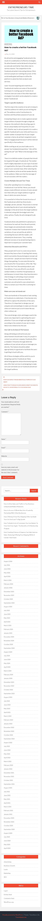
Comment (5, 412)
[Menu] (3, 2)
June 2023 (7, 705)
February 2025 (8, 629)
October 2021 (8, 780)
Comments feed (9, 898)
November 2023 (9, 686)
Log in (6, 891)
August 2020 (8, 833)
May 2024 (7, 663)
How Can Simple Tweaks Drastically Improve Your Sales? (19, 381)
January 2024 (8, 678)
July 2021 (7, 791)
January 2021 (8, 814)
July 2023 (7, 701)
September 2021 (9, 784)
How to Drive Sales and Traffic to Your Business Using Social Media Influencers (19, 505)
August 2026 (8, 561)
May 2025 (7, 618)
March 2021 (7, 807)
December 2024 (9, 637)
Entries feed (8, 894)
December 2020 (9, 818)
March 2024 (7, 671)
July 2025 (7, 610)
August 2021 (8, 788)
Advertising (8, 44)
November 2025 (9, 595)
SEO (5, 877)
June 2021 (7, 795)
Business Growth (9, 866)
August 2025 (8, 606)
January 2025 (8, 633)
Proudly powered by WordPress (12, 915)
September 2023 (9, 693)
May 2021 (7, 799)
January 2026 (8, 588)
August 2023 (8, 697)
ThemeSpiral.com (20, 917)
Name (3, 439)
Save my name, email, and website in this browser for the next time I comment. (10, 469)
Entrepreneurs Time (21, 7)
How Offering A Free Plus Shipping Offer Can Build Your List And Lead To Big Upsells (20, 518)
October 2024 (8, 644)
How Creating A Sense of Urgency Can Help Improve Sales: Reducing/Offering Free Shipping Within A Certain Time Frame (20, 534)
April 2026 (7, 576)
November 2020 (9, 822)
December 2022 (9, 727)
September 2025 (9, 603)
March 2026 (7, 580)
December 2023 (9, 682)
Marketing (7, 873)
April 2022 (7, 757)
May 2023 (7, 708)
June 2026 (7, 569)
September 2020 (9, 829)
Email (3, 448)
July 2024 (7, 656)
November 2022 (9, 731)
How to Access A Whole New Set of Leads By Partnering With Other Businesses (18, 511)
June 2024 (7, 659)
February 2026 (8, 584)
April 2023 (7, 712)
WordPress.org (9, 902)
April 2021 (7, 803)
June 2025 (7, 614)
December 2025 (9, 591)
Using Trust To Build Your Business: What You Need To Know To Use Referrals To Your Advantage (20, 386)
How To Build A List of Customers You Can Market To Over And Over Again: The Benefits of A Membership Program (21, 525)
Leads (6, 869)
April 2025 (7, 622)
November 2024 (9, 640)
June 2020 (7, 841)
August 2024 (8, 652)
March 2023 (7, 716)
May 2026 (7, 572)
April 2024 (7, 667)
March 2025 (7, 625)
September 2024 (9, 648)
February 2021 (8, 810)
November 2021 (9, 776)
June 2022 (7, 750)
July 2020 (7, 837)
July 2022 (7, 746)
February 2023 (8, 720)
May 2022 (7, 754)
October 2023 (8, 690)
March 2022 (7, 761)
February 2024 (8, 674)
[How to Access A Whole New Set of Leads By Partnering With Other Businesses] (37, 18)
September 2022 (9, 739)
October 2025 (8, 599)
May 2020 (7, 844)
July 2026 (7, 565)
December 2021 (9, 773)
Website (4, 456)
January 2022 (8, 769)
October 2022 (8, 735)
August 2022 (8, 742)
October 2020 (8, 825)
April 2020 (7, 848)
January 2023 (8, 723)
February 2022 (8, 765)
